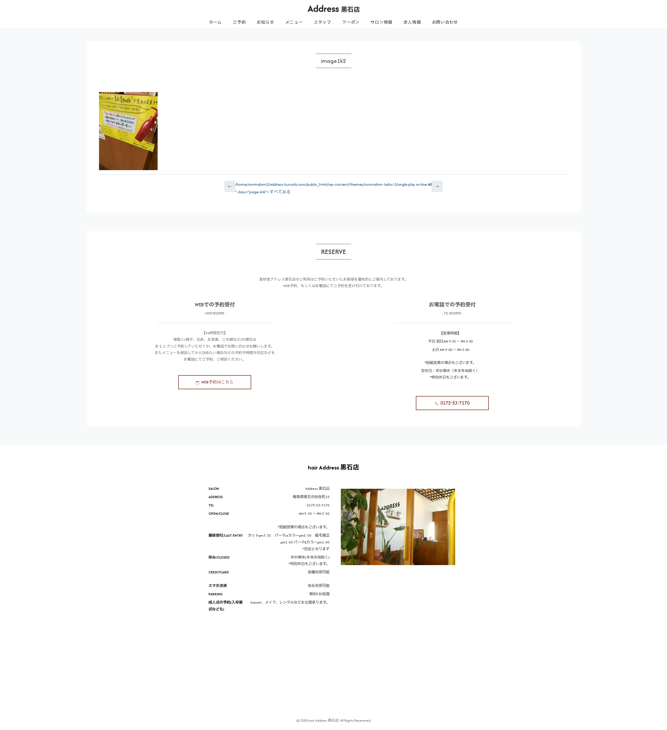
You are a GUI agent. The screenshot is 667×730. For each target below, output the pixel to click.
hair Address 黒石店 (333, 467)
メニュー (294, 22)
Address (333, 8)
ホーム (215, 22)
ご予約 (239, 22)
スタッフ (322, 22)
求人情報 (412, 22)
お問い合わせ (445, 22)
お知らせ (265, 22)
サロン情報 (381, 22)
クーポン (351, 22)
